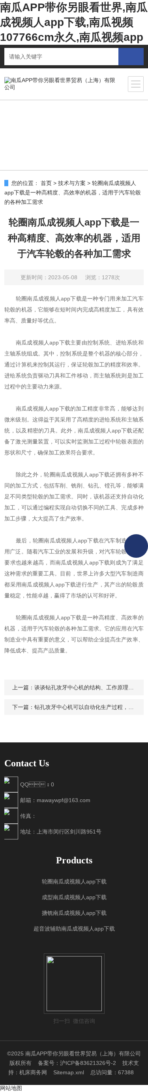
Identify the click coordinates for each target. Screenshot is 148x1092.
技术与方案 (72, 183)
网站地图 (11, 1088)
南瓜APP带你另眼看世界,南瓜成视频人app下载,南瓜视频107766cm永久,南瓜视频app (74, 22)
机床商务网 (33, 1072)
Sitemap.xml (68, 1072)
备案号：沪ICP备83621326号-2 (77, 1063)
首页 (46, 183)
